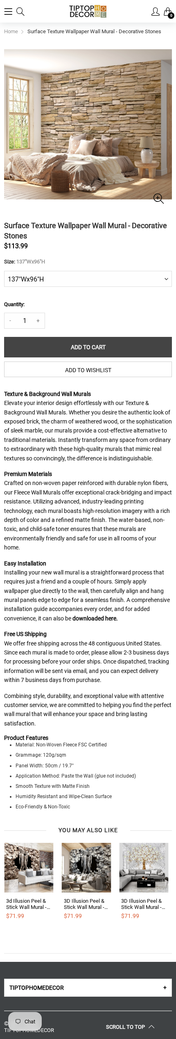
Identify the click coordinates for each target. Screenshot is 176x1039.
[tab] (88, 988)
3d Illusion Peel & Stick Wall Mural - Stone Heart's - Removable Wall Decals (26, 904)
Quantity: (14, 304)
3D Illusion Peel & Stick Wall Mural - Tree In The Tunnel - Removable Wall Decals (143, 904)
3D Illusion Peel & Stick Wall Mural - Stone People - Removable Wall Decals (84, 904)
